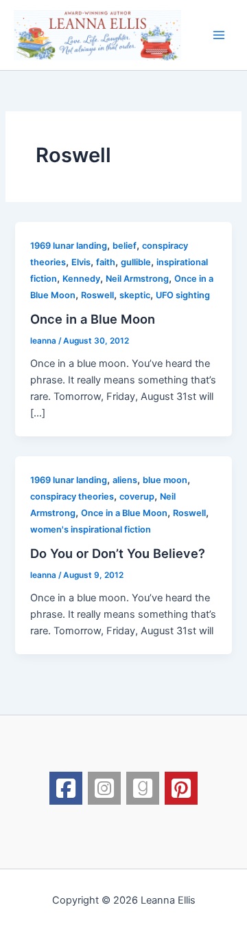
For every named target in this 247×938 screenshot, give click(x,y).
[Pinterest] (181, 788)
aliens (125, 480)
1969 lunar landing (68, 246)
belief (125, 246)
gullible (136, 262)
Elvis (81, 262)
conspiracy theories (72, 496)
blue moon (165, 480)
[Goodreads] (142, 788)
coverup (136, 496)
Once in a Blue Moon (92, 318)
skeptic (134, 295)
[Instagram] (104, 788)
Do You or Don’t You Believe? (117, 553)
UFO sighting (183, 295)
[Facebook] (65, 788)
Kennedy (81, 278)
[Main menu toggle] (218, 35)
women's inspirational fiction (90, 529)
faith (105, 262)
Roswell (97, 295)
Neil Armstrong (137, 278)
